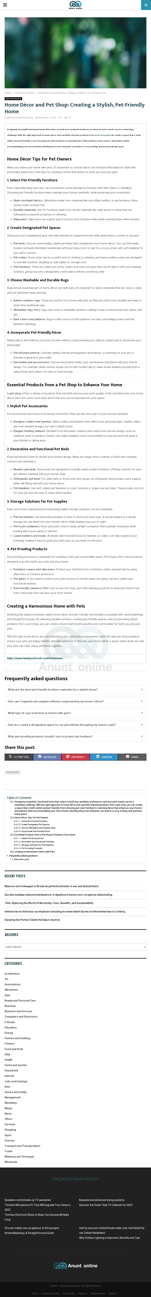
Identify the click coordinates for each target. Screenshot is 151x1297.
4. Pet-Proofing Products (30, 848)
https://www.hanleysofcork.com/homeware (35, 658)
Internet (9, 1075)
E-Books (10, 1022)
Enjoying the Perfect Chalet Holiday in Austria (32, 919)
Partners (82, 1293)
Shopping (10, 1129)
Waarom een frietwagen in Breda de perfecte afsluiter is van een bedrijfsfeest (52, 886)
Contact (112, 1293)
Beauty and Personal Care (20, 1000)
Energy (9, 1032)
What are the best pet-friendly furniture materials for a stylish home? (75, 689)
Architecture (12, 973)
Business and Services (18, 1011)
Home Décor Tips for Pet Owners (31, 817)
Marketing (11, 1102)
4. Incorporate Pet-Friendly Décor (34, 831)
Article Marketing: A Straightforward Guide (29, 1233)
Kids (7, 1086)
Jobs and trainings (16, 1081)
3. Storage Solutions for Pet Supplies (36, 845)
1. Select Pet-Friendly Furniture (33, 821)
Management (12, 1097)
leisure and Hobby (16, 1092)
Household (11, 1070)
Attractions (11, 989)
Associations (13, 984)
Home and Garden (13, 99)
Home (34, 1293)
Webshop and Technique (19, 1156)
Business (10, 1005)
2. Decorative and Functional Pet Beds (36, 842)
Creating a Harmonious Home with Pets (35, 851)
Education (11, 1027)
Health (8, 1059)
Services (10, 1124)
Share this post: (21, 859)
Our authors (69, 1293)
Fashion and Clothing (17, 1038)
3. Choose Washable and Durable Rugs (37, 828)
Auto (7, 995)
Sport (8, 1135)
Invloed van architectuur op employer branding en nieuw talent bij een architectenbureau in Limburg (65, 911)
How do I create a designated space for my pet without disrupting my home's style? (75, 725)
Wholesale (11, 1162)
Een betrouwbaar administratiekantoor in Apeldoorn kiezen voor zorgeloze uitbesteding (58, 894)
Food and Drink (14, 1049)
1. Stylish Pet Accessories (31, 838)
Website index (98, 1293)
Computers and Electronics (21, 1016)
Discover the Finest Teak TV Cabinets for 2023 (106, 1204)
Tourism (10, 1140)
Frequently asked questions (23, 855)
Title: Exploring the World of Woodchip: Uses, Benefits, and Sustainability (49, 903)
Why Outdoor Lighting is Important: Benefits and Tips (109, 1237)
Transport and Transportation (22, 1145)
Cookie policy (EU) (50, 1293)
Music (8, 1113)
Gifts (7, 1054)
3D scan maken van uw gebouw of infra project (32, 1228)
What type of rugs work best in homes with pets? (75, 713)
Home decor (12, 772)
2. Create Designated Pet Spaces (34, 824)
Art (6, 979)
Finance (9, 1043)
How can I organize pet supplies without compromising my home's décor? (75, 701)
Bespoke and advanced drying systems (101, 1200)
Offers (8, 1119)
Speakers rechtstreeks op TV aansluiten (28, 1200)
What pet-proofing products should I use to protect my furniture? (75, 736)
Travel (8, 1151)
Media (8, 1108)
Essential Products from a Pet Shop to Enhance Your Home (45, 834)
